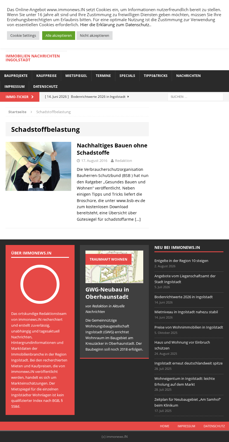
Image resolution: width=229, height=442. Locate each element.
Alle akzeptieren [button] (59, 35)
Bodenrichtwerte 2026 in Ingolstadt (183, 296)
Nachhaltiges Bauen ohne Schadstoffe (112, 149)
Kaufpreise (46, 75)
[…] (138, 219)
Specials (127, 75)
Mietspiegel (76, 75)
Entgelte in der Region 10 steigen (181, 260)
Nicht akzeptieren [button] (94, 35)
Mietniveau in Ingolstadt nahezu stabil (186, 311)
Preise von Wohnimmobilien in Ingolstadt (188, 327)
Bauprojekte (16, 75)
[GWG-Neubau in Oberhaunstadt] (114, 280)
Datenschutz (45, 86)
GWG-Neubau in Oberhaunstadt (107, 293)
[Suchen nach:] (195, 96)
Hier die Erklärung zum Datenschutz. (115, 24)
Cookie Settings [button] (23, 35)
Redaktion (123, 160)
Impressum (14, 86)
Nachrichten (188, 75)
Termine (103, 75)
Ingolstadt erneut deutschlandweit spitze (188, 363)
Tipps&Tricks (156, 75)
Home (164, 426)
